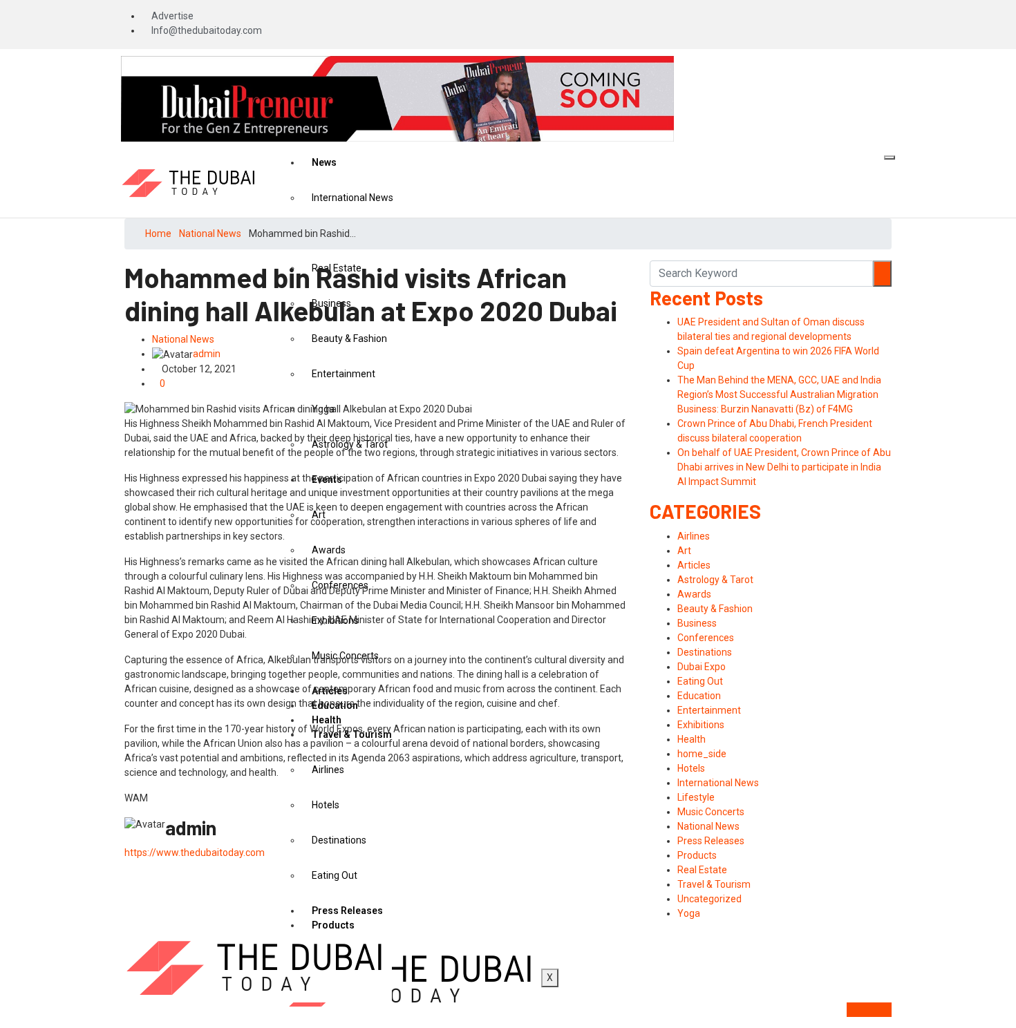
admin (206, 353)
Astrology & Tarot (715, 579)
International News (352, 197)
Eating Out (700, 681)
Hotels (691, 768)
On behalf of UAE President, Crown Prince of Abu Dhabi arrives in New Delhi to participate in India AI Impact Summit (784, 467)
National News (210, 233)
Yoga (688, 913)
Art (684, 550)
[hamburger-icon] (889, 157)
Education (699, 695)
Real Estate (702, 869)
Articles (694, 565)
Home (158, 233)
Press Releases (710, 840)
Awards (694, 594)
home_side (701, 753)
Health (691, 739)
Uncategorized (709, 898)
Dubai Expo (701, 666)
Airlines (693, 536)
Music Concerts (710, 811)
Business (697, 623)
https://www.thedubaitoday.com (194, 852)
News (324, 162)
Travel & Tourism (714, 884)
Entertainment (709, 710)
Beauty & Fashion (715, 608)
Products (697, 855)
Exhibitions (700, 724)
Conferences (705, 637)
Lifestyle (696, 797)
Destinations (704, 652)
